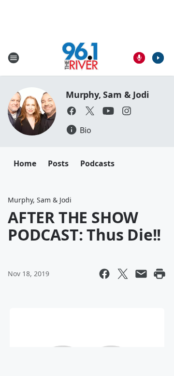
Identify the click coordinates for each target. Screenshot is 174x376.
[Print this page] (159, 274)
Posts (58, 163)
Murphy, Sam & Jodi (107, 94)
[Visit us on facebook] (71, 111)
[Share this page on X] (123, 274)
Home (25, 163)
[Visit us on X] (90, 111)
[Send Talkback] (139, 58)
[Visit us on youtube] (108, 111)
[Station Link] (80, 57)
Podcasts (97, 163)
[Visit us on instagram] (126, 111)
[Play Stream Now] (158, 58)
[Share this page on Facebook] (104, 274)
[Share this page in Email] (141, 274)
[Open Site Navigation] (13, 58)
